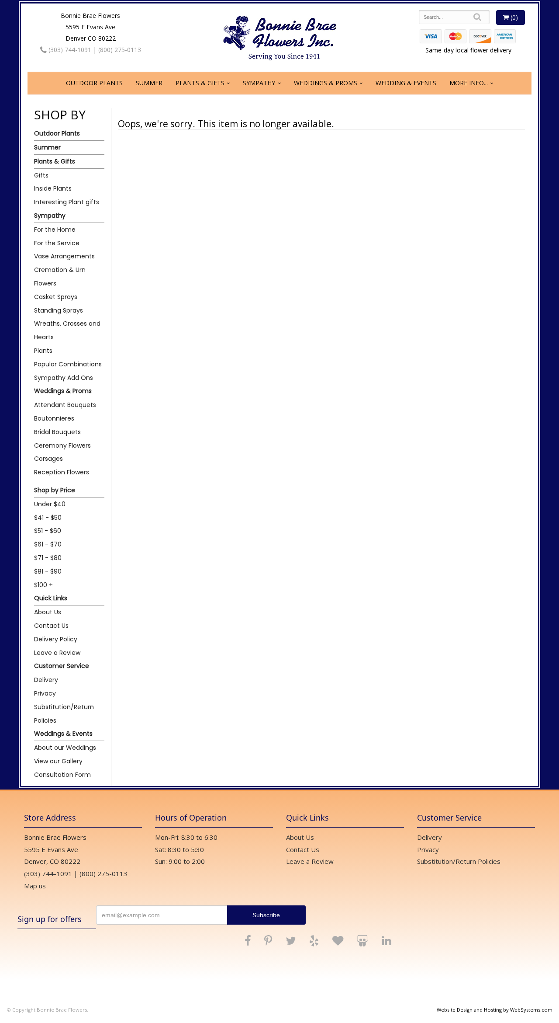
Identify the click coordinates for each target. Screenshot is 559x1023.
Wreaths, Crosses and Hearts (67, 330)
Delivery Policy (55, 639)
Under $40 (50, 504)
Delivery (46, 679)
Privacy (45, 693)
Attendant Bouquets (65, 404)
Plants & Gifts (200, 83)
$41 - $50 (48, 517)
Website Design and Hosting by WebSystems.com (494, 1009)
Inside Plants (53, 188)
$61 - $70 (48, 544)
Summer (149, 83)
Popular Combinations (68, 364)
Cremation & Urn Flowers (60, 276)
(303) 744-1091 (69, 49)
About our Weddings (65, 747)
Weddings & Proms (325, 83)
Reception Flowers (61, 472)
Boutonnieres (54, 418)
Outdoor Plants (94, 83)
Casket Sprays (55, 296)
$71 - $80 (48, 557)
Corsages (48, 458)
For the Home (55, 229)
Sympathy (259, 83)
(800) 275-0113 (119, 49)
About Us (47, 612)
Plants (43, 350)
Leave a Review (57, 652)
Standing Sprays (58, 310)
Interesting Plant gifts (66, 202)
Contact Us (51, 625)
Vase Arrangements (64, 256)
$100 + (43, 585)
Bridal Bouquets (57, 432)
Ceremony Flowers (62, 445)
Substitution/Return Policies (64, 714)
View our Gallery (58, 761)
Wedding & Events (406, 83)
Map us (35, 885)
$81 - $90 (48, 571)
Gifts (41, 175)
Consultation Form (62, 774)
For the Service (56, 243)
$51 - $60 (47, 530)
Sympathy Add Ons (63, 377)
